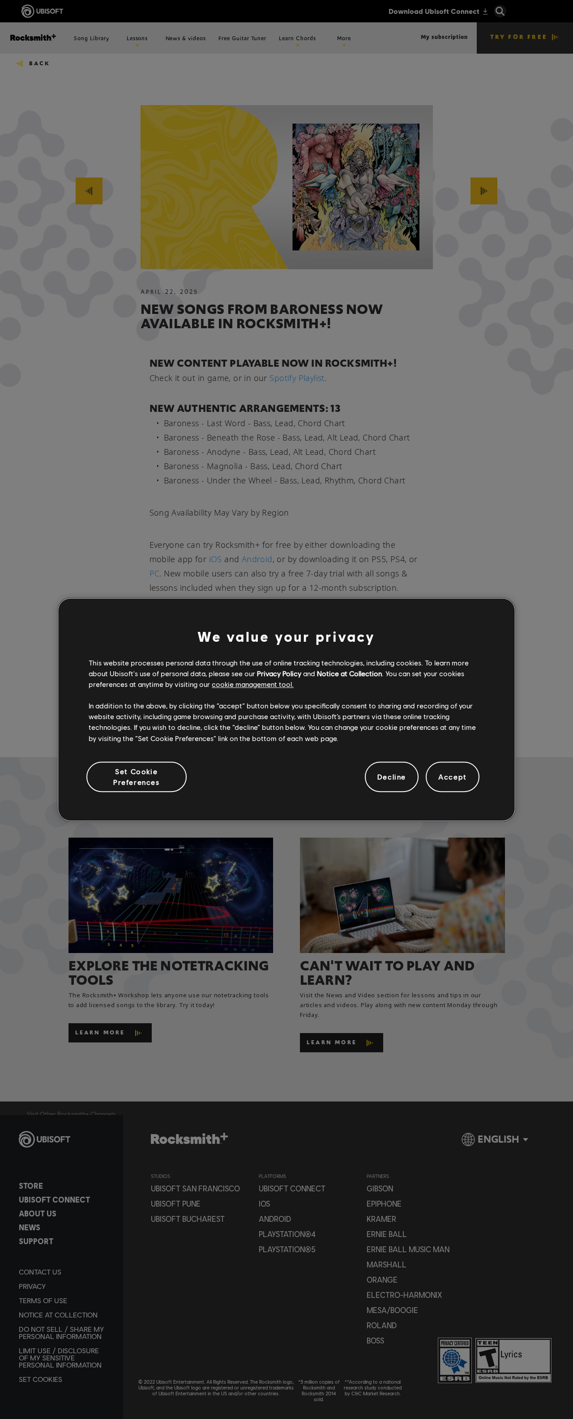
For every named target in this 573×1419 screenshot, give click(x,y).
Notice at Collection (349, 673)
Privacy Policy (279, 673)
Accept (452, 776)
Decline (391, 776)
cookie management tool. (253, 684)
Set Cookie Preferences (136, 776)
